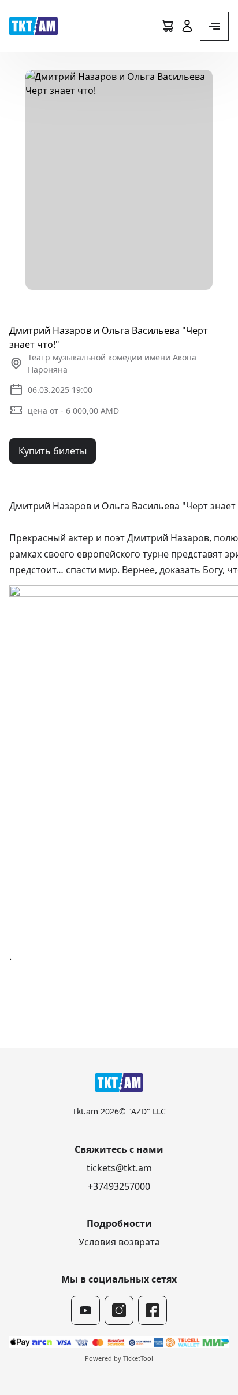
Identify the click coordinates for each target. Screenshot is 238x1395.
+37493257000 (119, 1186)
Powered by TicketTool (119, 1358)
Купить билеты (52, 451)
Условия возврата (119, 1242)
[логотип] (33, 26)
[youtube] (85, 1310)
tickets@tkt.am (119, 1167)
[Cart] (167, 26)
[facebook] (152, 1310)
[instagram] (119, 1310)
